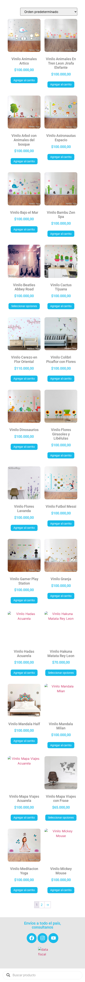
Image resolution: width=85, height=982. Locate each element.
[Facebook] (32, 938)
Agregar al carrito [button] (24, 80)
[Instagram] (42, 938)
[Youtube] (53, 938)
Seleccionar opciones (24, 306)
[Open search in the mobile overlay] (42, 975)
